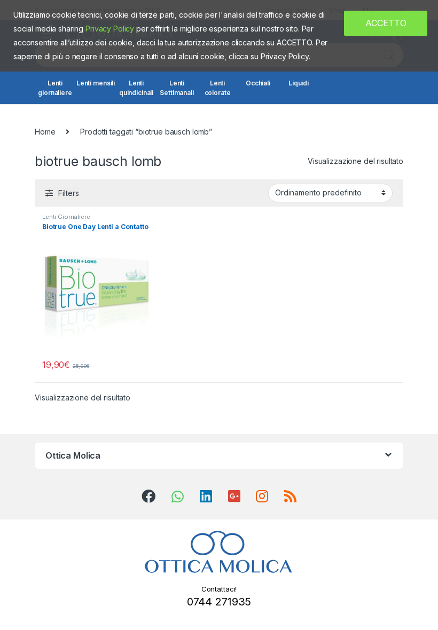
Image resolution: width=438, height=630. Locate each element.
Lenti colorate (218, 88)
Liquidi (298, 83)
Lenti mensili (95, 83)
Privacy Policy (109, 28)
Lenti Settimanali (176, 88)
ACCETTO (385, 23)
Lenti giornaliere (55, 88)
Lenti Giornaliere (66, 216)
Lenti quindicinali (136, 88)
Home (45, 131)
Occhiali (258, 83)
